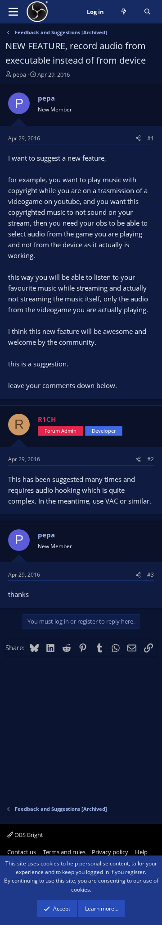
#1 (150, 138)
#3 (150, 574)
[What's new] (124, 12)
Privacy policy (110, 852)
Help (141, 852)
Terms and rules (64, 852)
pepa (19, 74)
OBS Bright (28, 835)
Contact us (21, 852)
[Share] (138, 138)
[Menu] (13, 11)
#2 (150, 459)
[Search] (147, 12)
